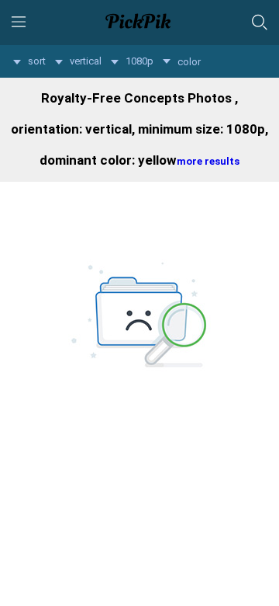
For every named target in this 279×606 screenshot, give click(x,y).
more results (208, 161)
